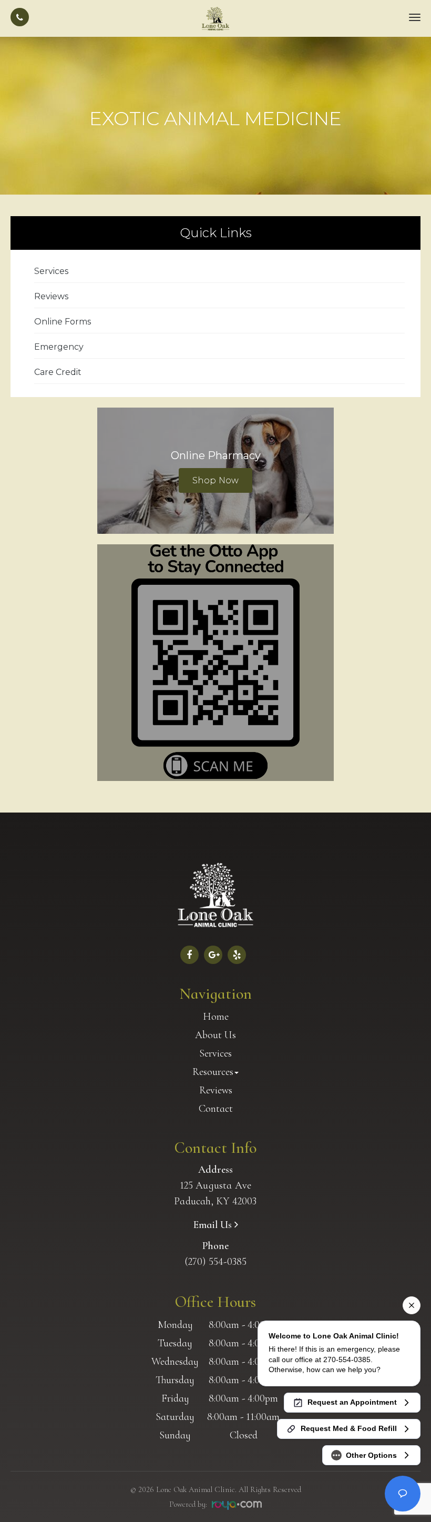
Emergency (59, 347)
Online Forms (62, 322)
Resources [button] (212, 1072)
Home (216, 1016)
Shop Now (215, 480)
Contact (216, 1108)
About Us (215, 1035)
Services (51, 271)
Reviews (51, 296)
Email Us (213, 1225)
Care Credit (57, 372)
